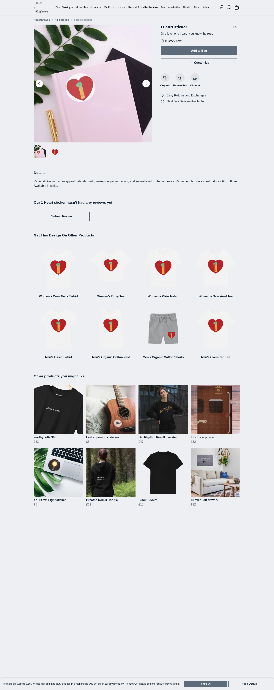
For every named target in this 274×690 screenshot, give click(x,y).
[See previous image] (39, 83)
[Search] (229, 7)
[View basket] (236, 7)
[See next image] (146, 83)
